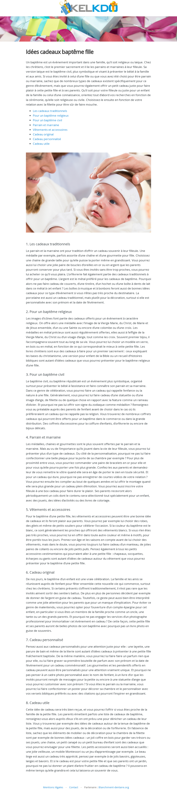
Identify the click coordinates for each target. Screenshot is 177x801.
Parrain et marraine (46, 125)
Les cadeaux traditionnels (50, 111)
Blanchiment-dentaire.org (114, 787)
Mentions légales (53, 787)
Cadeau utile (41, 144)
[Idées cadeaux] (88, 7)
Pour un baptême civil (47, 120)
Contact (73, 787)
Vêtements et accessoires (50, 130)
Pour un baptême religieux (51, 115)
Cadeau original (43, 134)
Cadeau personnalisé (47, 139)
